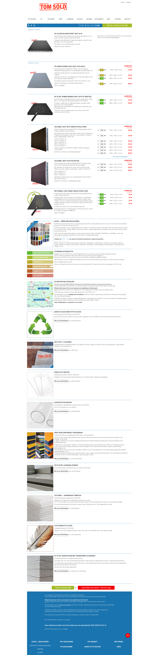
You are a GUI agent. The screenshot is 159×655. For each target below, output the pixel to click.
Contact (128, 2)
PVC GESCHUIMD (66, 642)
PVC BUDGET (93, 642)
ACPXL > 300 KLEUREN (40, 642)
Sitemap (40, 649)
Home (122, 2)
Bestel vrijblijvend (62, 588)
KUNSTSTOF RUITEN (93, 647)
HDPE (119, 647)
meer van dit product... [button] (121, 156)
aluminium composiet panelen (40, 645)
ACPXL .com (65, 239)
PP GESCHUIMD (66, 647)
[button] (28, 25)
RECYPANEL (118, 642)
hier (101, 37)
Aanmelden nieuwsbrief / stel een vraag (96, 588)
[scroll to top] (128, 635)
